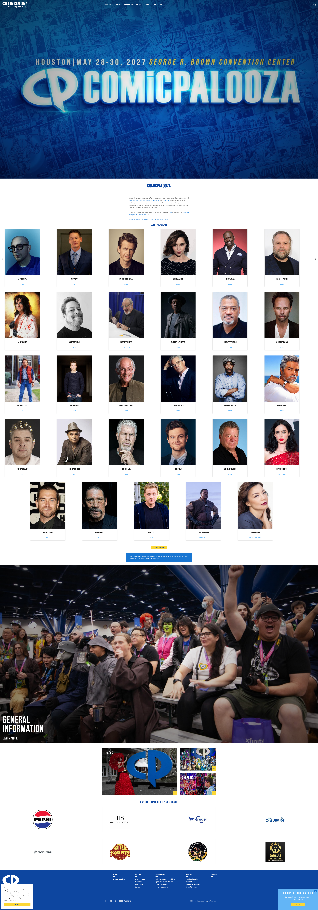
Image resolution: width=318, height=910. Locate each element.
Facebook (186, 212)
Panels (137, 887)
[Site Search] (315, 4)
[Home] (15, 4)
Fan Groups (139, 884)
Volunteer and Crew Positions (165, 879)
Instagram (132, 215)
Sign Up (298, 905)
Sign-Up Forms (140, 879)
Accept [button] (17, 904)
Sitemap (214, 874)
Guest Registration (162, 884)
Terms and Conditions (193, 884)
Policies (189, 874)
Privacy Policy (190, 881)
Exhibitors (138, 881)
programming (155, 200)
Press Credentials (119, 879)
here (170, 212)
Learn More (10, 738)
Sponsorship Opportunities (164, 881)
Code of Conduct (191, 887)
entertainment (133, 200)
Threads (143, 215)
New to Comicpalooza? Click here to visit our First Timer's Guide (148, 219)
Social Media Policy (192, 879)
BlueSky (138, 215)
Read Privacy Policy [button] (10, 900)
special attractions (144, 200)
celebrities (166, 200)
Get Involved (160, 874)
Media (115, 874)
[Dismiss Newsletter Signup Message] (315, 891)
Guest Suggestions (162, 887)
